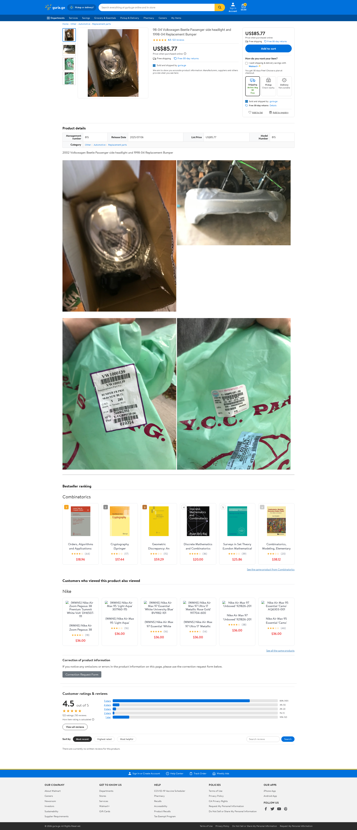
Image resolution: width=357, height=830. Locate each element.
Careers (163, 17)
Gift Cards (104, 811)
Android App (270, 796)
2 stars (107, 713)
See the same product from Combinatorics (271, 569)
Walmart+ (104, 806)
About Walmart (53, 790)
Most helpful (126, 739)
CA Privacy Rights (218, 801)
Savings (86, 17)
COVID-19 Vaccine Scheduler (169, 790)
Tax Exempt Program (165, 816)
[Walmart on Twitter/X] (272, 809)
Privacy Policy (216, 796)
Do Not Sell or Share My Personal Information (233, 811)
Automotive (84, 23)
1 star (108, 717)
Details (273, 105)
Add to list (257, 112)
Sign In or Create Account (146, 773)
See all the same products (280, 650)
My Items (176, 17)
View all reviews (75, 727)
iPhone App (270, 790)
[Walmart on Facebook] (266, 809)
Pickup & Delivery (129, 17)
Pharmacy (149, 17)
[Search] (220, 7)
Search (288, 739)
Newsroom (50, 801)
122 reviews (178, 39)
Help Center (176, 773)
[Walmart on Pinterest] (286, 809)
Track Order (200, 773)
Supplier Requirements (56, 816)
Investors (49, 806)
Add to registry (281, 112)
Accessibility (160, 806)
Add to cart (268, 48)
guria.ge (182, 65)
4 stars (107, 705)
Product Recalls (162, 811)
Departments (58, 17)
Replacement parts (101, 23)
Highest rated (104, 739)
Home (65, 23)
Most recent (82, 739)
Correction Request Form (81, 674)
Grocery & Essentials (105, 17)
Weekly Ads (223, 773)
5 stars (107, 700)
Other (73, 23)
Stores (102, 796)
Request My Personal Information (226, 806)
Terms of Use (215, 790)
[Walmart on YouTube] (279, 809)
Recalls (157, 801)
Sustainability (51, 811)
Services (73, 17)
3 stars (107, 709)
